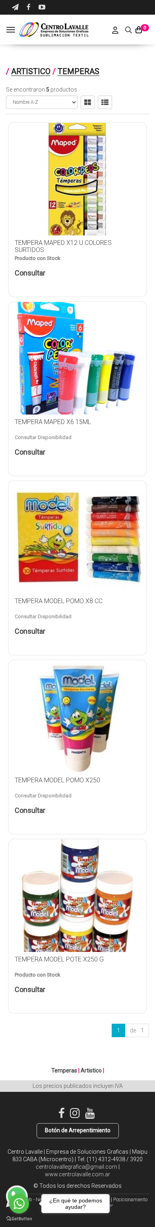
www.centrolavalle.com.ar (77, 1174)
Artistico (30, 71)
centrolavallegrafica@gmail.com (76, 1167)
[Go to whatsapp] (19, 1204)
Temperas (78, 71)
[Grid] (88, 102)
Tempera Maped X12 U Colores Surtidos (63, 246)
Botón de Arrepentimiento (77, 1130)
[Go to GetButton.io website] (19, 1218)
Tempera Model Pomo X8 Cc (59, 601)
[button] (15, 7)
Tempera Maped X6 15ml (53, 422)
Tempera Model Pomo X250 (57, 780)
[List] (105, 102)
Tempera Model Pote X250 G (59, 959)
